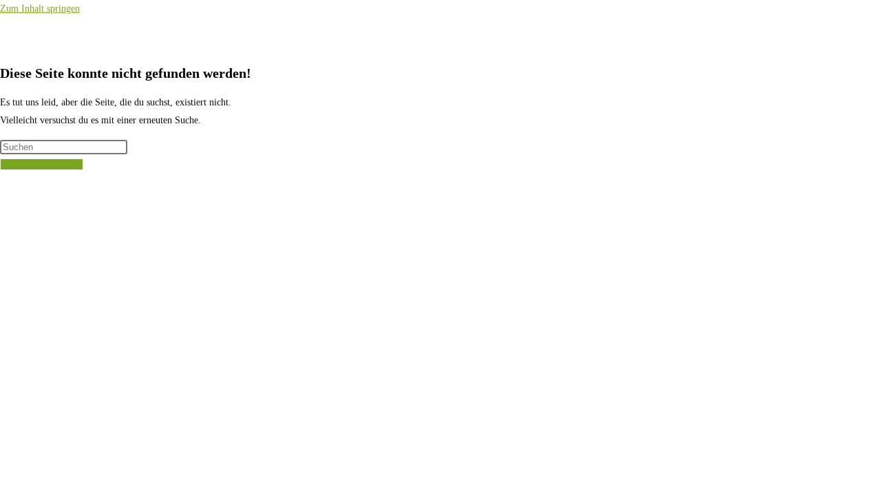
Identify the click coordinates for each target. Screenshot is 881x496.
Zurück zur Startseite (42, 164)
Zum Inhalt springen (40, 8)
